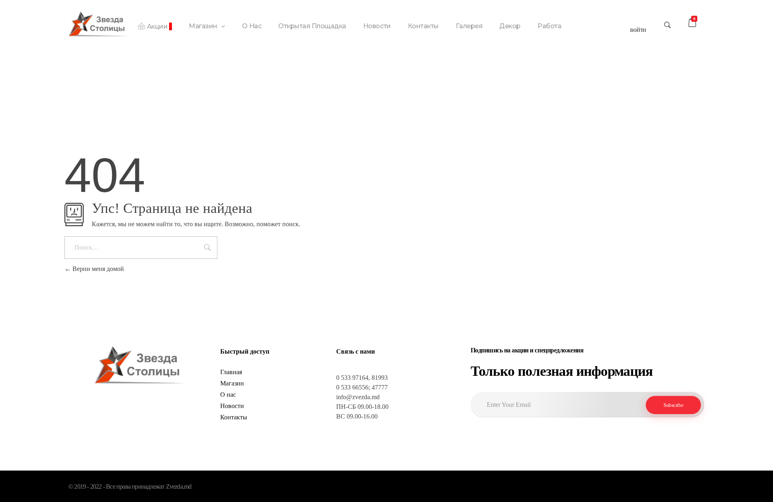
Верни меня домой (97, 268)
